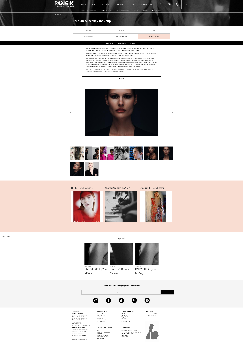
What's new (100, 338)
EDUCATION (94, 4)
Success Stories (156, 10)
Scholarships (101, 321)
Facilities (145, 10)
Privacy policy (126, 321)
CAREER (134, 4)
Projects (99, 333)
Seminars (100, 317)
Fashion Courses (102, 314)
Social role (125, 320)
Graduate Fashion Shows (129, 330)
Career (149, 311)
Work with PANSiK (151, 314)
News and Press (104, 328)
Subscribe (167, 292)
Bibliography (101, 318)
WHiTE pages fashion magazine (131, 332)
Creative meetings (106, 10)
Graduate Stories (151, 315)
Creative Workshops (103, 336)
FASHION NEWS (146, 4)
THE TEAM (105, 4)
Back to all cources (60, 15)
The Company (128, 311)
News (98, 330)
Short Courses (101, 315)
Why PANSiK (125, 317)
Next (172, 113)
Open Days (100, 323)
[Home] (64, 4)
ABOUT (83, 4)
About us (124, 315)
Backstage (125, 336)
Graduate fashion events (122, 10)
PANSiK (124, 314)
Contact (124, 323)
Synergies (125, 335)
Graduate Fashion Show (104, 332)
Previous (71, 113)
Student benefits (102, 320)
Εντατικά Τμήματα (5, 236)
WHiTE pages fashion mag (88, 10)
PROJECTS (120, 4)
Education (102, 311)
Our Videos (136, 10)
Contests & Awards (102, 335)
